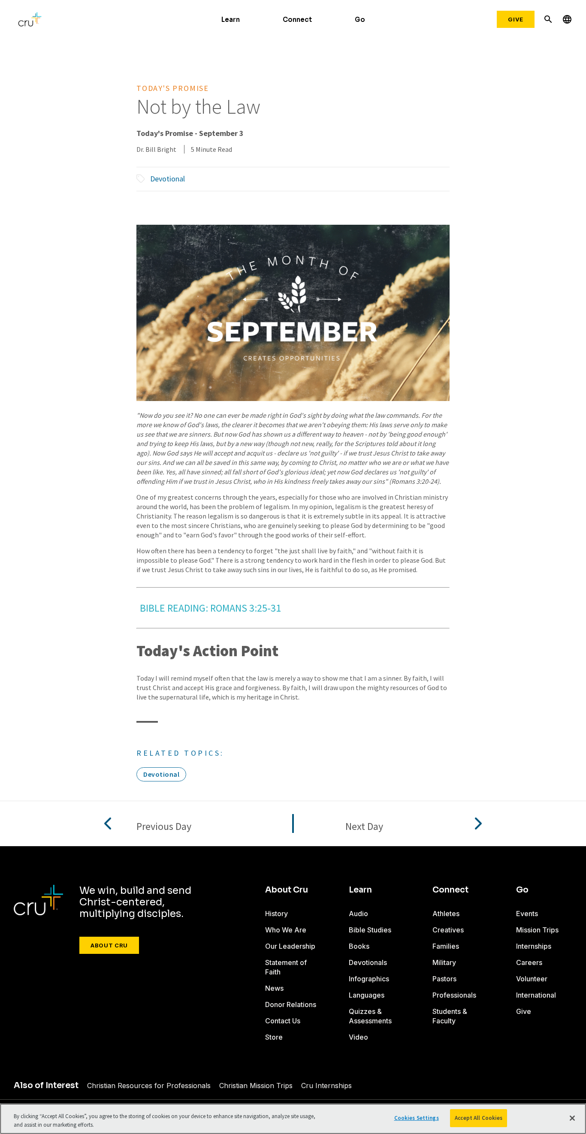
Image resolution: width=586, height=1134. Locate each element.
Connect (297, 19)
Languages (366, 995)
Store (274, 1037)
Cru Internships (326, 1085)
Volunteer (531, 978)
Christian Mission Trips (256, 1085)
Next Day (364, 826)
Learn (230, 19)
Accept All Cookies (478, 1118)
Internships (533, 946)
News (274, 988)
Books (359, 946)
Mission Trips (537, 930)
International (536, 995)
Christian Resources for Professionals (149, 1085)
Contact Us (282, 1020)
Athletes (445, 913)
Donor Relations (290, 1004)
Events (527, 913)
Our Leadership (290, 946)
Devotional (167, 179)
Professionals (454, 995)
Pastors (444, 978)
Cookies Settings (416, 1118)
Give (515, 19)
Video (358, 1037)
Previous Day (163, 826)
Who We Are (285, 930)
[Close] (572, 1118)
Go (360, 19)
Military (444, 962)
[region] (293, 1119)
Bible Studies (370, 930)
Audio (358, 913)
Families (445, 946)
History (276, 913)
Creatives (448, 930)
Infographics (369, 978)
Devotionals (368, 962)
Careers (529, 962)
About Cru (109, 945)
